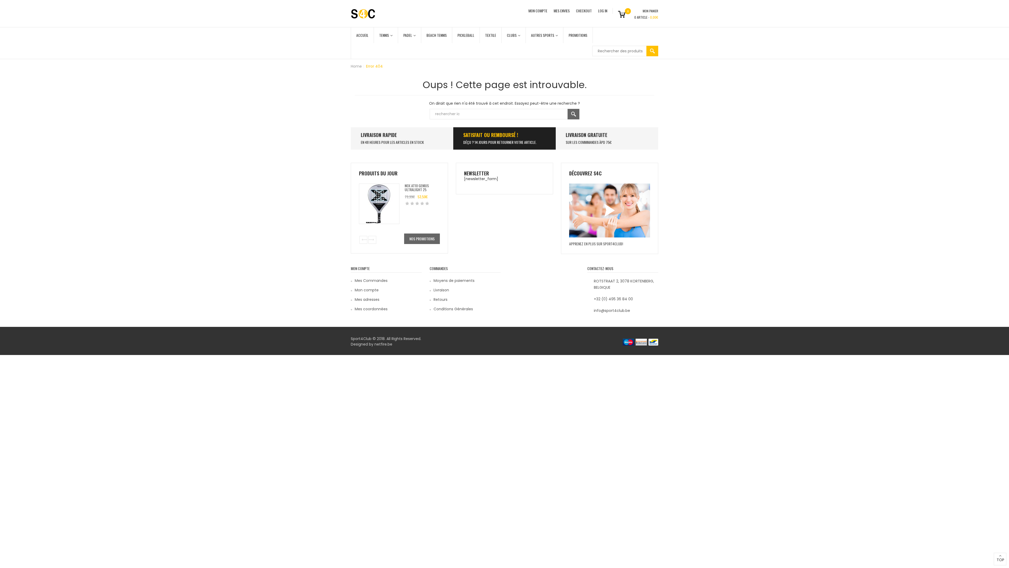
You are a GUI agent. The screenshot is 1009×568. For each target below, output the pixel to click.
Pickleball (465, 35)
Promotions (578, 35)
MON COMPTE (537, 10)
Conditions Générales (453, 309)
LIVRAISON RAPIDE (379, 134)
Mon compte (367, 290)
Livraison (441, 290)
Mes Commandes (371, 280)
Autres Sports (542, 35)
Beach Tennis (436, 35)
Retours (440, 299)
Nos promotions (422, 238)
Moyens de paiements (454, 280)
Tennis (384, 35)
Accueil (362, 35)
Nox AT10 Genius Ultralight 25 (417, 187)
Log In (602, 10)
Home (356, 66)
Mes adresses (367, 299)
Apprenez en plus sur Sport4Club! (596, 243)
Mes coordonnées (371, 309)
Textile (490, 35)
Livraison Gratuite (586, 134)
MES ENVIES (562, 10)
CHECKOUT (584, 10)
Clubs (512, 35)
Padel (407, 35)
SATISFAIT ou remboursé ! (490, 134)
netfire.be (383, 344)
